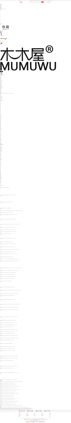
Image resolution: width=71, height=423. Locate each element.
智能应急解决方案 (18, 409)
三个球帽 (3, 407)
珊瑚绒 (0, 139)
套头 (0, 179)
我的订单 (35, 0)
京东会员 (39, 0)
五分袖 (0, 182)
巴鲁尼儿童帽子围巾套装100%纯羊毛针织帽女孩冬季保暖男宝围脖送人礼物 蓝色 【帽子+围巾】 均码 (7, 299)
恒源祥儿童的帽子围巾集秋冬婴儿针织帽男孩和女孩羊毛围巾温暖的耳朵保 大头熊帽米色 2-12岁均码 (7, 333)
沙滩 (0, 113)
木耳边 (0, 123)
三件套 (0, 117)
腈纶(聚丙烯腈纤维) (1, 144)
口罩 (0, 104)
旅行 (0, 111)
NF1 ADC (13, 409)
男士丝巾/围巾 (1, 88)
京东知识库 (1, 4)
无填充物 (0, 98)
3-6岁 (0, 132)
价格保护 (42, 414)
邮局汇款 (34, 415)
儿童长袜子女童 (12, 407)
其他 (0, 141)
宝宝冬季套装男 (14, 407)
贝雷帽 (0, 90)
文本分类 (9, 409)
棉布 (0, 134)
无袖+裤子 (1, 115)
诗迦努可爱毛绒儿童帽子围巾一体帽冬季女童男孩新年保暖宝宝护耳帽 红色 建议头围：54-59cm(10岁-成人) (8, 404)
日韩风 (0, 129)
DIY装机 (49, 414)
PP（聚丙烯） (1, 140)
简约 (0, 169)
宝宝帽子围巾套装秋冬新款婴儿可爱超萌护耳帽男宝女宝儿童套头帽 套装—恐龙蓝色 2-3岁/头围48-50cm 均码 (8, 272)
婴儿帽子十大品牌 (17, 407)
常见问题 (19, 415)
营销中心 (31, 418)
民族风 (0, 128)
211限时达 (27, 414)
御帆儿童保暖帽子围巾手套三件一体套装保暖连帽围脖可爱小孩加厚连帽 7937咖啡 (6, 343)
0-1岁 (0, 131)
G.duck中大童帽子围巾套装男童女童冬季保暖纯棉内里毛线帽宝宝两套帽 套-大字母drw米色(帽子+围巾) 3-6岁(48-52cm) (9, 329)
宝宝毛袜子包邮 (28, 407)
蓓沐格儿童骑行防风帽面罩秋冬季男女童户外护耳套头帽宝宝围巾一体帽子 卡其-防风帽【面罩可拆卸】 (7, 350)
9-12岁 (0, 133)
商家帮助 (29, 418)
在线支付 (34, 414)
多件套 (0, 116)
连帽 (0, 174)
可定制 (0, 95)
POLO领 (0, 175)
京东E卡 (49, 415)
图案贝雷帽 (9, 407)
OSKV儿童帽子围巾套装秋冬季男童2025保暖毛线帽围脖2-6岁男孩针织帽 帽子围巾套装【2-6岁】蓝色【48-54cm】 (8, 214)
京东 (22, 2)
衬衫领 (0, 172)
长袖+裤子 (1, 118)
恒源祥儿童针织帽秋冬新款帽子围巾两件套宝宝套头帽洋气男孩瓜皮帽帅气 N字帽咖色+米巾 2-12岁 (7, 274)
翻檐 (0, 122)
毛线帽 (0, 87)
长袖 (0, 183)
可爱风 (0, 130)
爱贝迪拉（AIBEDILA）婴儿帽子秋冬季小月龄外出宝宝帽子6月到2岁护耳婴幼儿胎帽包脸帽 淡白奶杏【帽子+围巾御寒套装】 (9, 401)
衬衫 (0, 84)
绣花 (0, 166)
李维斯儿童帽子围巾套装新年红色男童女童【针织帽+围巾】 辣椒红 (5, 187)
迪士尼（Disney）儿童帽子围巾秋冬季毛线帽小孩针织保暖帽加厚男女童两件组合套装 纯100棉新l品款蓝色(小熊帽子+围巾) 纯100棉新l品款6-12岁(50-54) (11, 210)
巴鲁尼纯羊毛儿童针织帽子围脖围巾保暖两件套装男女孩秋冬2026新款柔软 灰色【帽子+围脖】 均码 (7, 295)
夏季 (0, 120)
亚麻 (0, 142)
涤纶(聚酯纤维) (1, 97)
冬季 (0, 119)
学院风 (0, 125)
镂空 (0, 167)
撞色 (0, 170)
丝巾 (0, 106)
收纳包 (0, 6)
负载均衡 (8, 409)
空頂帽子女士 (25, 407)
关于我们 (21, 418)
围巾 (0, 105)
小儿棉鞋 (20, 407)
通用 (0, 102)
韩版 (0, 126)
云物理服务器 (27, 409)
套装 (0, 107)
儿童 (0, 101)
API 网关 (12, 409)
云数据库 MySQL (29, 409)
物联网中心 (4, 409)
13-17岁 (0, 165)
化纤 (0, 137)
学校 (0, 114)
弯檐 (0, 124)
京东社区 (39, 418)
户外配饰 (0, 92)
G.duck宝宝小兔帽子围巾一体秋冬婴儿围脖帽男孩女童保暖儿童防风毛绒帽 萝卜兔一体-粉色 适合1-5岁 (7, 348)
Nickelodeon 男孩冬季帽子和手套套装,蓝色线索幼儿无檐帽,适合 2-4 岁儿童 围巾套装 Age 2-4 (7, 212)
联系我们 (23, 418)
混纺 (0, 136)
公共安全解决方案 (6, 409)
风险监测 (41, 418)
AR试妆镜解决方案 (24, 409)
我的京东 (37, 0)
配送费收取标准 (27, 415)
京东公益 (45, 418)
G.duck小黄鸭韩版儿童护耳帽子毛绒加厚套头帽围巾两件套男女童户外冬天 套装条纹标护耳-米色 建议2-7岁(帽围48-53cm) (9, 293)
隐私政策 (43, 418)
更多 (0, 91)
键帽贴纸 (0, 7)
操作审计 (2, 409)
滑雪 (0, 110)
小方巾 (0, 94)
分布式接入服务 (16, 409)
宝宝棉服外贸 (1, 407)
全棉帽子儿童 (5, 407)
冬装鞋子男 (7, 407)
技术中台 (11, 409)
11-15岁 (0, 164)
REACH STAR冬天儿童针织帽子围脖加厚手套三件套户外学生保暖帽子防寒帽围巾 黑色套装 (7, 360)
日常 (0, 112)
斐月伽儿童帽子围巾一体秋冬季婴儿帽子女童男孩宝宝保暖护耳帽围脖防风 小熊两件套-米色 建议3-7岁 (7, 276)
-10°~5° (0, 184)
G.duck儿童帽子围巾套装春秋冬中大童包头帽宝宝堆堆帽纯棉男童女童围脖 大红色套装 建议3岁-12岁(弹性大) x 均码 (8, 379)
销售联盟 (37, 418)
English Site (47, 418)
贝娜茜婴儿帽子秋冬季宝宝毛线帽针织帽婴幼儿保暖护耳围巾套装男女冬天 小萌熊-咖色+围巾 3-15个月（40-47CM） (8, 331)
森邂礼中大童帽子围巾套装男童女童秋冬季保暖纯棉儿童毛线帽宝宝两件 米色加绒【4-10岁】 (7, 278)
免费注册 (33, 0)
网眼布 (0, 135)
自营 (0, 188)
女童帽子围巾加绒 (22, 407)
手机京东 (43, 0)
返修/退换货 (42, 415)
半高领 (0, 173)
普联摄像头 (1, 5)
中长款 (0, 180)
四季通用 (0, 121)
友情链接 (35, 418)
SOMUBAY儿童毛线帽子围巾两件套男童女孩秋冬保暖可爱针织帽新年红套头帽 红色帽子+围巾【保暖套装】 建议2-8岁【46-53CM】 (10, 249)
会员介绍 (19, 414)
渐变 (0, 168)
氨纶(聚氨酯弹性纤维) (1, 100)
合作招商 (27, 418)
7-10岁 (0, 163)
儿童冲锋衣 (1, 85)
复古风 (0, 127)
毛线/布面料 (1, 89)
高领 (0, 171)
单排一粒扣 (1, 178)
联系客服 (25, 418)
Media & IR (49, 418)
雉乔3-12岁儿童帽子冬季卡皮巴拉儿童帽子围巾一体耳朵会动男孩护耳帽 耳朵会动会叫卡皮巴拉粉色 (7, 346)
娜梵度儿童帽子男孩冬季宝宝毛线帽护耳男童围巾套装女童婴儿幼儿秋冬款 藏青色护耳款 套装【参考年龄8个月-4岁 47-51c (9, 335)
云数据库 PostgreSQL (21, 409)
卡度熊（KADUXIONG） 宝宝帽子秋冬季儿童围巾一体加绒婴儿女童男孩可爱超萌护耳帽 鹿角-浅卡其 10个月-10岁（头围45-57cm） (10, 372)
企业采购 (41, 0)
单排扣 (0, 177)
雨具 (0, 103)
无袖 (0, 181)
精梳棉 (0, 138)
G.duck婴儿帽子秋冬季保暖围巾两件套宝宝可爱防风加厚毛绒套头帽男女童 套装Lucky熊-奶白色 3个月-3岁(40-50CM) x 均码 (9, 270)
